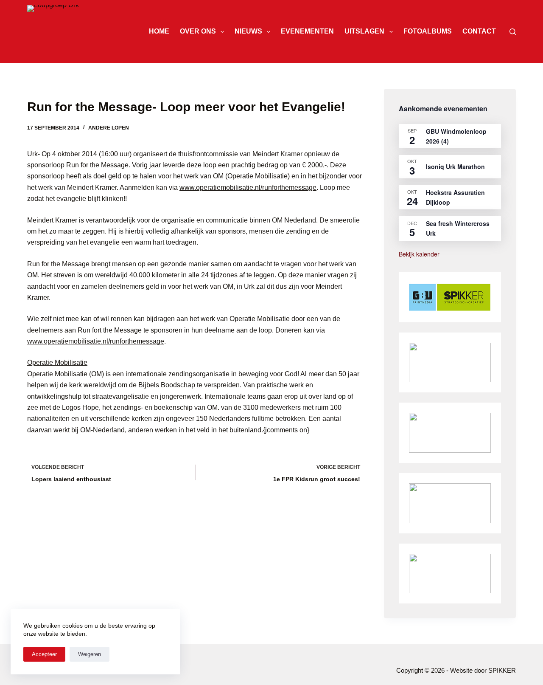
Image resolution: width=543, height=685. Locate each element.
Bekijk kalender (419, 254)
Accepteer (44, 654)
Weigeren (89, 654)
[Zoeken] (512, 31)
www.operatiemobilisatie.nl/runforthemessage (247, 187)
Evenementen (307, 31)
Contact (479, 31)
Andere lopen (108, 128)
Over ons (198, 31)
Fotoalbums (427, 31)
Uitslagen (364, 31)
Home (159, 31)
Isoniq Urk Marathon (455, 166)
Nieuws (248, 31)
